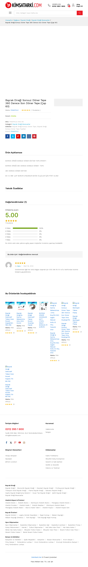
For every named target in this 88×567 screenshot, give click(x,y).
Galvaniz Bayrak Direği (53, 490)
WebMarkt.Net (36, 557)
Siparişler (8, 459)
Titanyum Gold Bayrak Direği (15, 490)
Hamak (24, 527)
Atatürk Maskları (38, 505)
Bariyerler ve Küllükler (13, 539)
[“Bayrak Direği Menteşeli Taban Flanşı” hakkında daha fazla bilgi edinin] (75, 312)
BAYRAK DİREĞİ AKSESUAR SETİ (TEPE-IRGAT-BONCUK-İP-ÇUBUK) (43, 320)
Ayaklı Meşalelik (29, 539)
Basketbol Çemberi (58, 525)
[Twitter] (11, 443)
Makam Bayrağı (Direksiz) (14, 517)
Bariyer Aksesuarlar (53, 539)
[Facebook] (6, 443)
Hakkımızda (50, 429)
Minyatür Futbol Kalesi (32, 530)
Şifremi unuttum (11, 462)
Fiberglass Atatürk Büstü (60, 503)
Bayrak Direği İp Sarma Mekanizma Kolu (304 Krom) (21, 318)
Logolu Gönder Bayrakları (28, 515)
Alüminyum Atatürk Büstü (40, 503)
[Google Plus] (15, 443)
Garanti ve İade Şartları (54, 462)
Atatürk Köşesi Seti (62, 507)
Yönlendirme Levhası (24, 542)
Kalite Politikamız (52, 456)
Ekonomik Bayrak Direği (25, 488)
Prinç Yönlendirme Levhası (14, 544)
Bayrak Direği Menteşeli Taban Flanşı (76, 320)
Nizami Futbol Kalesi (12, 532)
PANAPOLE (14, 110)
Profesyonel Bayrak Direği (64, 488)
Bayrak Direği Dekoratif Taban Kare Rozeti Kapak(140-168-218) (9, 319)
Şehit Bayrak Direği (59, 493)
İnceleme (35, 110)
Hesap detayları (11, 456)
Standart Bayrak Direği (45, 488)
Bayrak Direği (10, 488)
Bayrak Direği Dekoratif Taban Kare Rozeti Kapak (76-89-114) (9, 390)
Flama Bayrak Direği (36, 490)
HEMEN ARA (56, 4)
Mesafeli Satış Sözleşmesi (55, 459)
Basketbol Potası (74, 525)
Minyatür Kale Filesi (50, 530)
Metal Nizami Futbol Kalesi (32, 532)
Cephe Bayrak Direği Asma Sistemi (17, 493)
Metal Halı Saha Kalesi (13, 530)
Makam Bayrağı (57, 515)
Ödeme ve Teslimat (53, 468)
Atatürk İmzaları (11, 505)
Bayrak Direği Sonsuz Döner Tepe (24, 126)
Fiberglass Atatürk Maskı (14, 507)
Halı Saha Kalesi (68, 527)
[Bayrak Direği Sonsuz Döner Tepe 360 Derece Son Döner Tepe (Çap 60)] (7, 136)
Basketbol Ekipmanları (28, 525)
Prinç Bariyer (9, 542)
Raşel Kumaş (44, 515)
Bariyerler (40, 539)
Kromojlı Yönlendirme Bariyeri (66, 542)
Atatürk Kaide (24, 505)
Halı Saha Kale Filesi (52, 527)
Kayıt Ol (80, 6)
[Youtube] (19, 443)
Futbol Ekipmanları (36, 527)
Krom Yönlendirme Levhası (44, 542)
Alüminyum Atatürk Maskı (55, 505)
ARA (80, 13)
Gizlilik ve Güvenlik (52, 465)
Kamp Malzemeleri (12, 527)
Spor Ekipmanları (11, 525)
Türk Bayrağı (30, 517)
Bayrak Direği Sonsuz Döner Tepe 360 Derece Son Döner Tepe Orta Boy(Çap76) (65, 330)
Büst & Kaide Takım (33, 507)
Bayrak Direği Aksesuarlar (21, 124)
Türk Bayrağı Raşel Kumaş (46, 517)
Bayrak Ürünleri (10, 515)
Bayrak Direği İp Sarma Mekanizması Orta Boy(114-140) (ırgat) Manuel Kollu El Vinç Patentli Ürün (54, 342)
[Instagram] (24, 443)
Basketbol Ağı (44, 525)
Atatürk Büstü (10, 503)
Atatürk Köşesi (47, 507)
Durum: (8, 116)
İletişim (48, 432)
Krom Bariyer (68, 539)
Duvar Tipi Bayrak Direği (41, 493)
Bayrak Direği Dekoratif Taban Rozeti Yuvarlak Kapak (31, 319)
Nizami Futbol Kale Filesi (69, 530)
